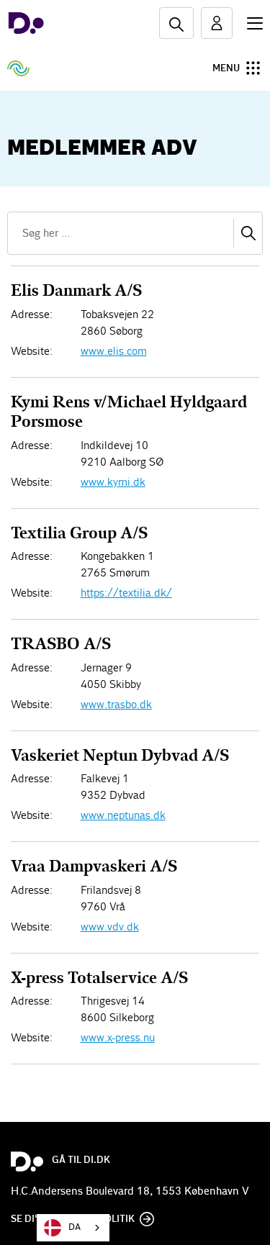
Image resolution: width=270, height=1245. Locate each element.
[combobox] (73, 1227)
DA (74, 1227)
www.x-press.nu (118, 1037)
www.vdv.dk (110, 926)
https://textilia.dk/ (126, 592)
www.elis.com (114, 351)
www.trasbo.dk (116, 704)
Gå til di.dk (81, 1160)
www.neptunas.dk (123, 815)
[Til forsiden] (26, 23)
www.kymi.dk (113, 482)
